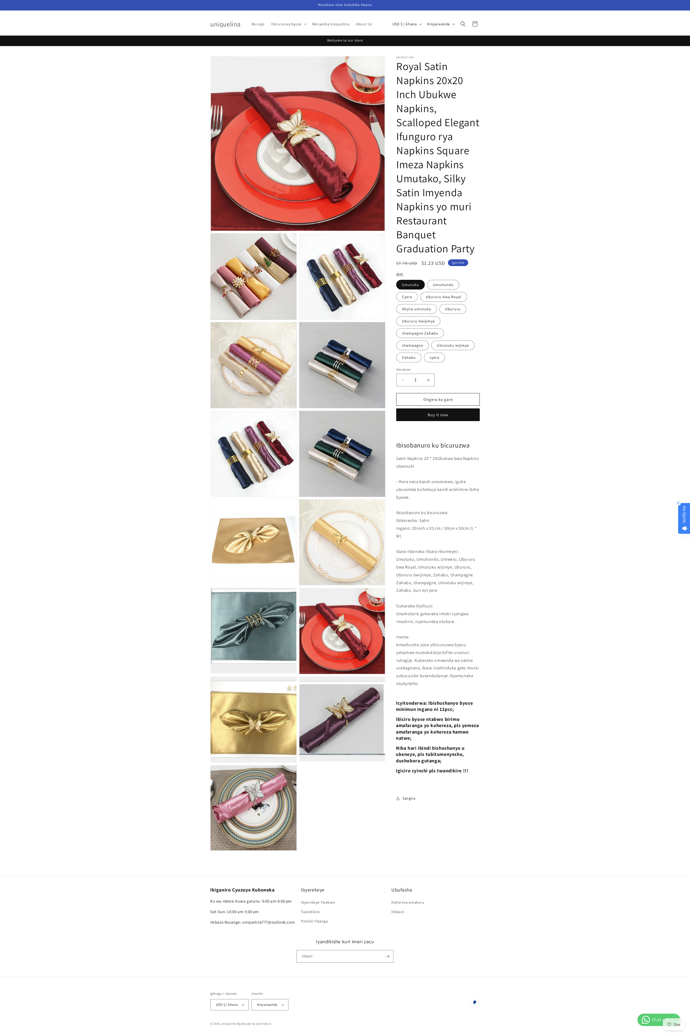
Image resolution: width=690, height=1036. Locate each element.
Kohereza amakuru (408, 902)
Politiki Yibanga (314, 921)
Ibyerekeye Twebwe (318, 902)
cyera (434, 357)
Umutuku (410, 284)
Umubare (403, 369)
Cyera (407, 296)
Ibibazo (397, 911)
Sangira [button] (408, 798)
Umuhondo (443, 284)
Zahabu (409, 357)
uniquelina (229, 1023)
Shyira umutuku (416, 309)
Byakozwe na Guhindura (254, 1023)
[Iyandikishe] (387, 956)
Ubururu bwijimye (418, 321)
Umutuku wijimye (453, 345)
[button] (288, 24)
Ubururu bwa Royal (443, 296)
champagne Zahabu (420, 333)
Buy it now (438, 414)
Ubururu (453, 309)
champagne (412, 345)
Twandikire (310, 911)
